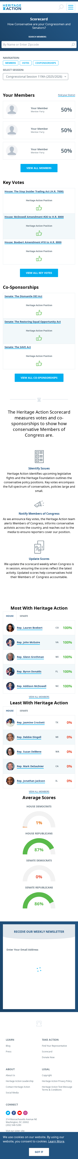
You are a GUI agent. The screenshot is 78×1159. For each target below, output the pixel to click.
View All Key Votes (39, 273)
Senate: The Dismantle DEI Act (23, 296)
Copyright (47, 1075)
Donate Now (48, 1057)
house (10, 616)
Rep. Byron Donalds (29, 671)
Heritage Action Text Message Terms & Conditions (57, 1088)
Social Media (12, 1092)
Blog (8, 1045)
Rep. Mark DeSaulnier (30, 766)
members (10, 62)
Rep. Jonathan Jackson (31, 781)
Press (8, 1051)
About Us (10, 1075)
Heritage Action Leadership (19, 1081)
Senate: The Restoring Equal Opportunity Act (33, 321)
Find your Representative (54, 1045)
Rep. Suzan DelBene (29, 751)
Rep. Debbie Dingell (29, 737)
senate (24, 616)
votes (25, 62)
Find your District (66, 95)
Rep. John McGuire (28, 642)
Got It (39, 1152)
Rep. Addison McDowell (31, 686)
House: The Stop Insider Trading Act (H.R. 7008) (34, 191)
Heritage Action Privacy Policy (57, 1081)
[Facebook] (14, 1113)
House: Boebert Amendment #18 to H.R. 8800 (33, 242)
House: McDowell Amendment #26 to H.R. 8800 (34, 217)
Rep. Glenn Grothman (30, 657)
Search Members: (37, 36)
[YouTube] (19, 1113)
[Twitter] (8, 1113)
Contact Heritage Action (18, 1086)
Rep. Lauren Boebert (29, 627)
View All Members (39, 168)
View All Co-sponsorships (39, 377)
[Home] (12, 7)
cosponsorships (45, 62)
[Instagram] (25, 1113)
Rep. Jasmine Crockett (31, 722)
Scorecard (47, 1051)
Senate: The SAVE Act (18, 347)
